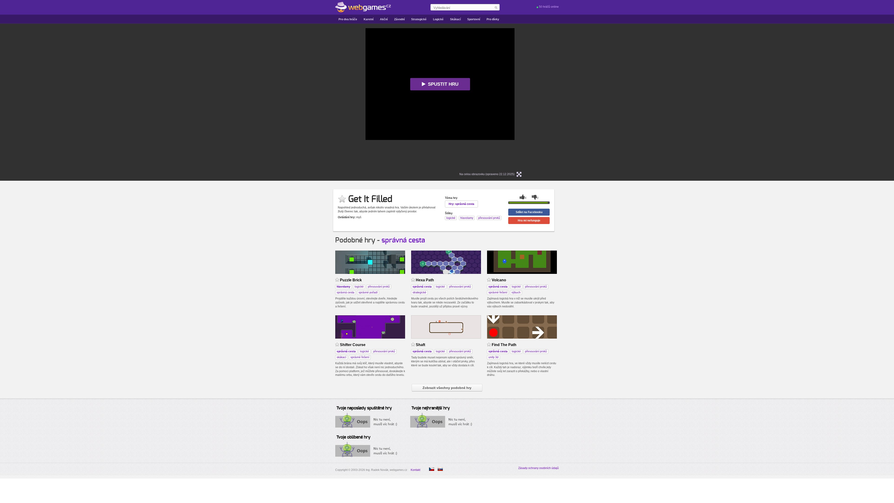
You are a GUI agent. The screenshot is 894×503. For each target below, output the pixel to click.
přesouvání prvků (379, 286)
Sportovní (473, 19)
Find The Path (504, 345)
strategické (419, 292)
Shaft (420, 345)
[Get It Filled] (440, 469)
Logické (438, 19)
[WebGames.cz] (363, 7)
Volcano (499, 280)
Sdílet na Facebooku (529, 212)
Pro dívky (493, 19)
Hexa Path (425, 280)
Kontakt (415, 470)
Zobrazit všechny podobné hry (447, 388)
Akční (384, 19)
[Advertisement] (307, 98)
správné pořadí (368, 292)
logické (359, 286)
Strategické (419, 19)
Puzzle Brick (351, 280)
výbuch (516, 292)
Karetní (368, 19)
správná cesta (403, 240)
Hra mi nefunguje (529, 220)
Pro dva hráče (348, 19)
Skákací (455, 19)
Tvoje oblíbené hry (353, 437)
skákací (341, 357)
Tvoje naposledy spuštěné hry (364, 408)
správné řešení (497, 292)
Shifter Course (353, 345)
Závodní (399, 19)
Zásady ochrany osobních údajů (538, 468)
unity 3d (493, 357)
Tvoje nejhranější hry (430, 408)
